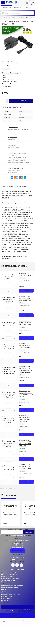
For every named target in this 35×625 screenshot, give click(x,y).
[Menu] (3, 2)
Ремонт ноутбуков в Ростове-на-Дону (12, 585)
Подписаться (28, 532)
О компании (4, 593)
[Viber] (20, 177)
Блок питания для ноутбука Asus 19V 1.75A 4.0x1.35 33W (25, 345)
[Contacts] (27, 2)
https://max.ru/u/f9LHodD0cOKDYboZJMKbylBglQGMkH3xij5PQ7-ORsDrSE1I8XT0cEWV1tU (21, 565)
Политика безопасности (18, 535)
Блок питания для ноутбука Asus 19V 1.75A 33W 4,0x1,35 (25, 466)
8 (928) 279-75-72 (18, 544)
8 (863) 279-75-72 (18, 545)
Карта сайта (4, 600)
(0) (8, 65)
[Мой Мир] (25, 177)
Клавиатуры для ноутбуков (9, 574)
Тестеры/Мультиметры (8, 580)
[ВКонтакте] (12, 177)
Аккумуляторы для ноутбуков (9, 573)
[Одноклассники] (15, 177)
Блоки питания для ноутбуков (20, 17)
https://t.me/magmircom (17, 565)
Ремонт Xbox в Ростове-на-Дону (10, 587)
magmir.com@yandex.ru (17, 569)
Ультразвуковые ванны (8, 582)
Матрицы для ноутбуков (8, 576)
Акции (3, 604)
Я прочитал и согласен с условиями (18, 535)
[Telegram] (17, 177)
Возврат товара (5, 598)
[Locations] (22, 2)
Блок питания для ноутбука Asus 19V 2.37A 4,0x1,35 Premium (26, 298)
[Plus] (7, 100)
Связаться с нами (6, 596)
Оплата (3, 591)
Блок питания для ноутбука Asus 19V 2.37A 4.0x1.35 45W (25, 322)
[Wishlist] (10, 283)
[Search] (3, 13)
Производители (5, 602)
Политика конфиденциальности (10, 594)
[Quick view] (6, 283)
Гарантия (4, 589)
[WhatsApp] (22, 177)
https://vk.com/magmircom (13, 565)
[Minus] (7, 102)
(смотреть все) (17, 107)
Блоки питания (8, 17)
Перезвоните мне (17, 547)
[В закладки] (27, 622)
